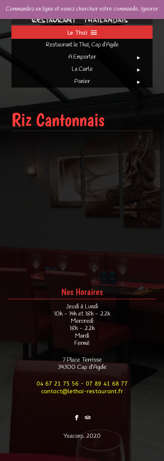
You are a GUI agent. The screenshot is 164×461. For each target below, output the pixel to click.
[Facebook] (77, 415)
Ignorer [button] (149, 9)
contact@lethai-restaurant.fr (82, 391)
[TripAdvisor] (88, 415)
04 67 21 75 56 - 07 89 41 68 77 (82, 383)
